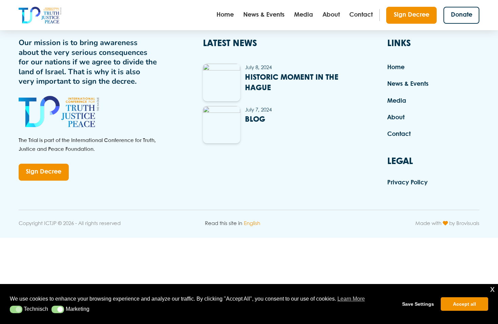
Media (303, 15)
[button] (16, 309)
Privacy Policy (407, 183)
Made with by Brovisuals (447, 223)
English (252, 223)
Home (225, 15)
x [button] (492, 289)
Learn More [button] (351, 299)
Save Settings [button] (418, 304)
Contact (361, 15)
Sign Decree (411, 15)
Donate (461, 15)
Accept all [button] (464, 304)
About (331, 15)
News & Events (264, 15)
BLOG (255, 119)
